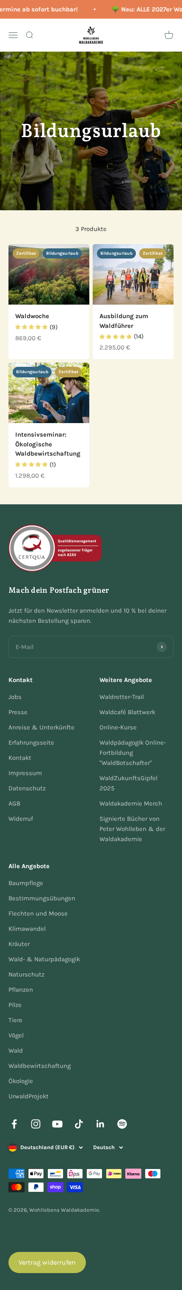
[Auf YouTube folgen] (57, 1124)
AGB (14, 803)
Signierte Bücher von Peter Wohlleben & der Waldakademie (132, 829)
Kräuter (19, 944)
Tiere (15, 1020)
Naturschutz (26, 974)
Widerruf (20, 818)
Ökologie (20, 1081)
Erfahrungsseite (31, 742)
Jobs (15, 697)
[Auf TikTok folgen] (79, 1124)
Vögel (16, 1035)
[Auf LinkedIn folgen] (100, 1124)
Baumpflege (25, 883)
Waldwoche (32, 316)
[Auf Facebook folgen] (14, 1124)
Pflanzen (20, 989)
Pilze (15, 1005)
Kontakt (19, 758)
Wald (15, 1050)
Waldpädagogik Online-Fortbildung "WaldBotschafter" (132, 753)
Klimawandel (27, 928)
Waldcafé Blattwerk (127, 712)
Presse (18, 712)
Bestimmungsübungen (41, 898)
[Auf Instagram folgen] (35, 1124)
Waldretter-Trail (121, 697)
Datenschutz (27, 788)
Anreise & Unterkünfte (41, 727)
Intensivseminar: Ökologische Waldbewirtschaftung (47, 444)
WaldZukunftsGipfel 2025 (128, 783)
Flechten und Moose (38, 913)
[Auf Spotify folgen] (122, 1124)
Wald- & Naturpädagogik (44, 959)
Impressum (25, 773)
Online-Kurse (118, 727)
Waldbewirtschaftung (39, 1066)
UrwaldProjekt (28, 1096)
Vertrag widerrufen (47, 1262)
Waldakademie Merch (130, 803)
